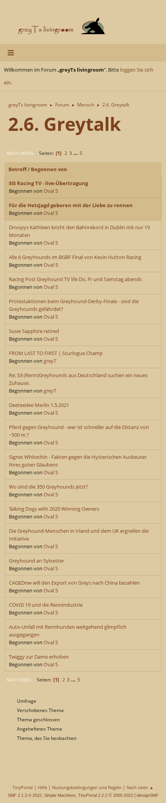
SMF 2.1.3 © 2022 (25, 795)
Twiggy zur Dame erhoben (39, 656)
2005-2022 (123, 795)
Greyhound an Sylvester (36, 560)
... (76, 152)
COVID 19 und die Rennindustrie (46, 604)
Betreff (17, 169)
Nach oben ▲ (140, 787)
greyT (50, 360)
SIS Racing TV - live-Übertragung (48, 183)
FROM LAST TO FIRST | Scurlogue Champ (56, 353)
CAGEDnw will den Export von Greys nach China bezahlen (74, 582)
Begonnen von (49, 169)
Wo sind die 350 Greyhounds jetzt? (48, 486)
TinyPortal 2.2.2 (92, 795)
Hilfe (42, 787)
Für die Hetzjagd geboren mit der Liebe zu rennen (71, 205)
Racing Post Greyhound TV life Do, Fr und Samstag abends (75, 279)
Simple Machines (60, 795)
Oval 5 (51, 190)
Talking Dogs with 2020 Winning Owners (54, 508)
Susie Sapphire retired (34, 331)
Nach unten (20, 153)
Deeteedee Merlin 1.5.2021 (39, 405)
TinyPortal (22, 787)
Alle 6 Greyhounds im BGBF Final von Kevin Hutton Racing (75, 257)
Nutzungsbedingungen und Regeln (87, 787)
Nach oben (19, 680)
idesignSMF (148, 795)
